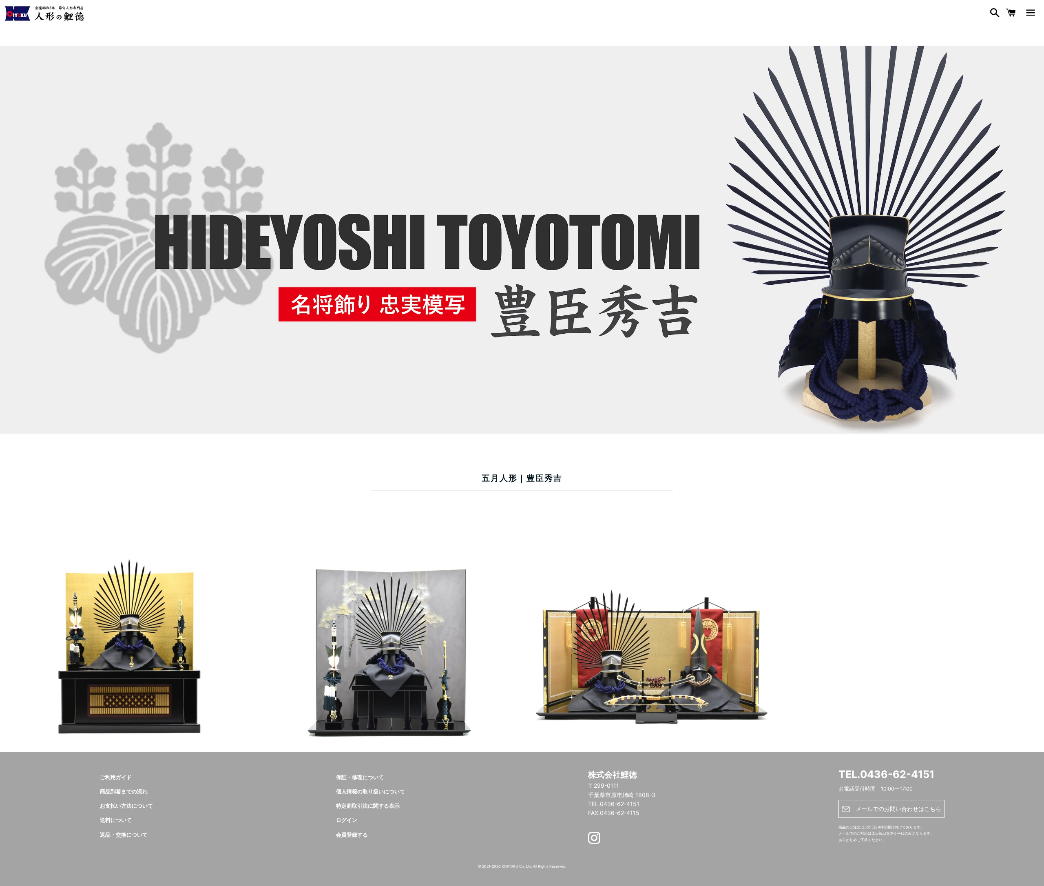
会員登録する (352, 835)
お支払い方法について (126, 806)
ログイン (346, 820)
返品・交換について (124, 835)
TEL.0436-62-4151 (886, 774)
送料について (116, 820)
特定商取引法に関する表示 (368, 806)
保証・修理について (360, 777)
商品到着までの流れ (124, 792)
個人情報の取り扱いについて (370, 792)
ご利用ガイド (116, 777)
